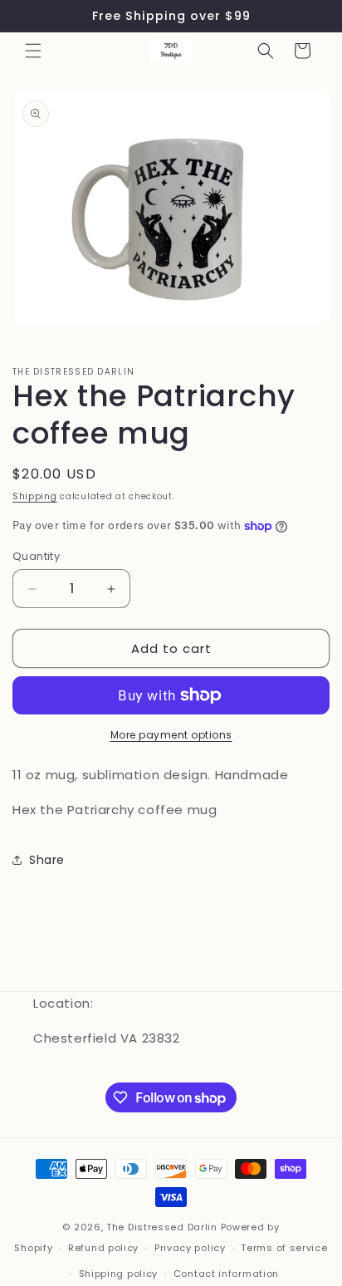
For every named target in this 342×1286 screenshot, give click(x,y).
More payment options (171, 735)
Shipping (34, 496)
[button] (33, 50)
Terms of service (284, 1247)
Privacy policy (190, 1247)
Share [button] (47, 860)
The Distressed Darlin (161, 1227)
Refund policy (103, 1247)
